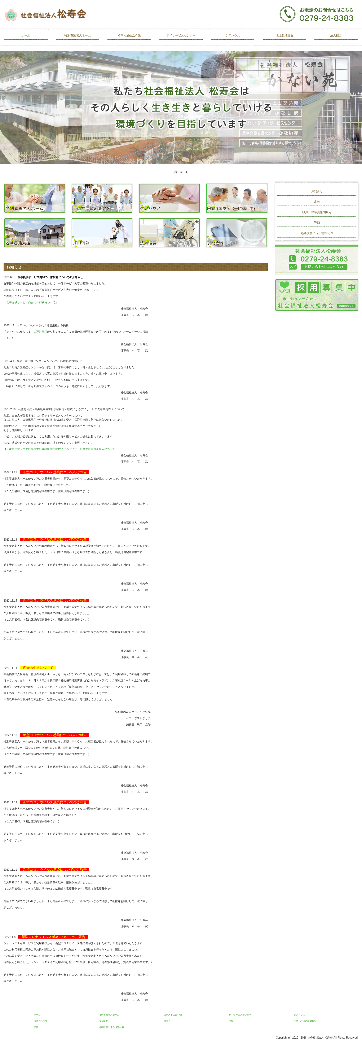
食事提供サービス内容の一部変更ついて (30, 302)
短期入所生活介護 (129, 35)
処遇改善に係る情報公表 (317, 233)
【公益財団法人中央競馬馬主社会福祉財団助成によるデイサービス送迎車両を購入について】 (61, 449)
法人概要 (336, 35)
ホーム (25, 35)
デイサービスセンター (181, 35)
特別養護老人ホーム (77, 35)
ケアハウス (232, 35)
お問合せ (317, 191)
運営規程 (41, 331)
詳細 (317, 222)
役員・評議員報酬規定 (317, 212)
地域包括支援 (284, 35)
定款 (317, 201)
